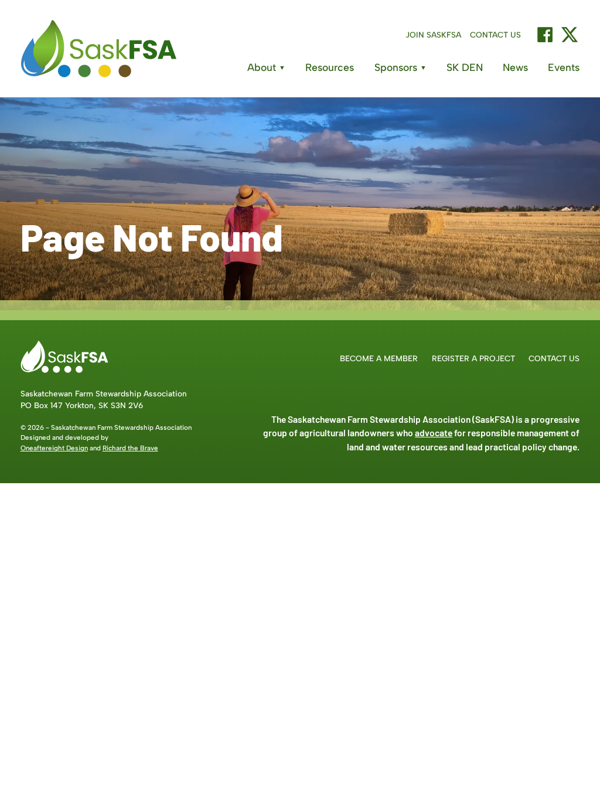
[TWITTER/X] (569, 35)
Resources (329, 67)
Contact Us (495, 34)
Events (563, 67)
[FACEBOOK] (545, 35)
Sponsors (400, 67)
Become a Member (379, 358)
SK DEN (464, 67)
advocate (433, 432)
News (515, 67)
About (266, 67)
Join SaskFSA (433, 34)
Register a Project (473, 358)
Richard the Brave (130, 448)
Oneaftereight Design (54, 448)
